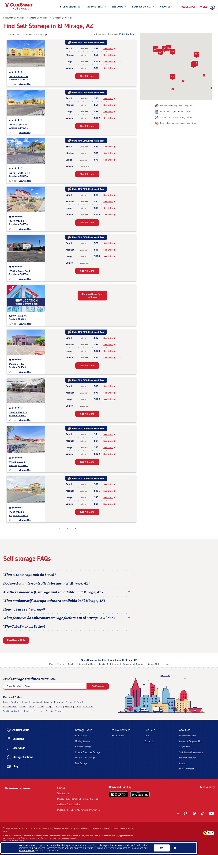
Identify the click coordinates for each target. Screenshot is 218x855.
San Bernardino (10, 711)
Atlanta (22, 706)
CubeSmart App (117, 735)
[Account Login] (213, 7)
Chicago (58, 706)
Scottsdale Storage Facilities (81, 664)
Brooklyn (15, 702)
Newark (59, 702)
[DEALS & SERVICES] (152, 6)
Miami (31, 706)
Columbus (48, 702)
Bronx (5, 702)
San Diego (38, 711)
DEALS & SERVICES (141, 6)
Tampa (49, 706)
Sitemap (61, 787)
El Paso (77, 702)
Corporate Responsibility (190, 741)
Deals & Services (120, 730)
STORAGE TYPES (94, 6)
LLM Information (186, 768)
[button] (172, 52)
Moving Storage (82, 741)
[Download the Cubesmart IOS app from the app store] (118, 794)
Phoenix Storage (56, 664)
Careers (182, 763)
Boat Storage (81, 763)
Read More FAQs (16, 640)
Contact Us (149, 741)
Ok (161, 848)
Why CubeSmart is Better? (24, 626)
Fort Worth (88, 706)
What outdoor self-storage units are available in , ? (54, 600)
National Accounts (187, 757)
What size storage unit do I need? (29, 574)
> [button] (83, 529)
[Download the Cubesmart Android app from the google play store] (140, 794)
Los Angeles (25, 711)
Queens (25, 702)
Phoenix (49, 711)
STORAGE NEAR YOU (70, 6)
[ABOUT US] (172, 6)
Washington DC (10, 706)
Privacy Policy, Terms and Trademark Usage (77, 798)
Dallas (78, 706)
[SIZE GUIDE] (124, 6)
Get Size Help (127, 34)
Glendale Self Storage (108, 664)
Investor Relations (187, 735)
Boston (69, 702)
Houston (68, 706)
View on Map (25, 84)
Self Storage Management (191, 752)
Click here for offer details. (13, 841)
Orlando (40, 706)
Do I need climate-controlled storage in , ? (46, 583)
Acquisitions (184, 746)
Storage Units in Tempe (158, 664)
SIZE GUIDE (117, 6)
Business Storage (83, 746)
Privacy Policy (26, 850)
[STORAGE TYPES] (104, 6)
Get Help (150, 730)
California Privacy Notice (68, 804)
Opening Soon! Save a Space (92, 295)
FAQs (147, 735)
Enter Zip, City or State (18, 686)
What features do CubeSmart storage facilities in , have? (59, 617)
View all (59, 711)
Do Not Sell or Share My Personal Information (78, 809)
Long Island (36, 702)
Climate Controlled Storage (87, 752)
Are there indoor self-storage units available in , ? (53, 591)
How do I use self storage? (24, 609)
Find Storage (98, 686)
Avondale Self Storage (133, 664)
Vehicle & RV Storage (85, 757)
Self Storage (81, 735)
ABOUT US (165, 6)
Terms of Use (63, 793)
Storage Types (83, 730)
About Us (184, 730)
